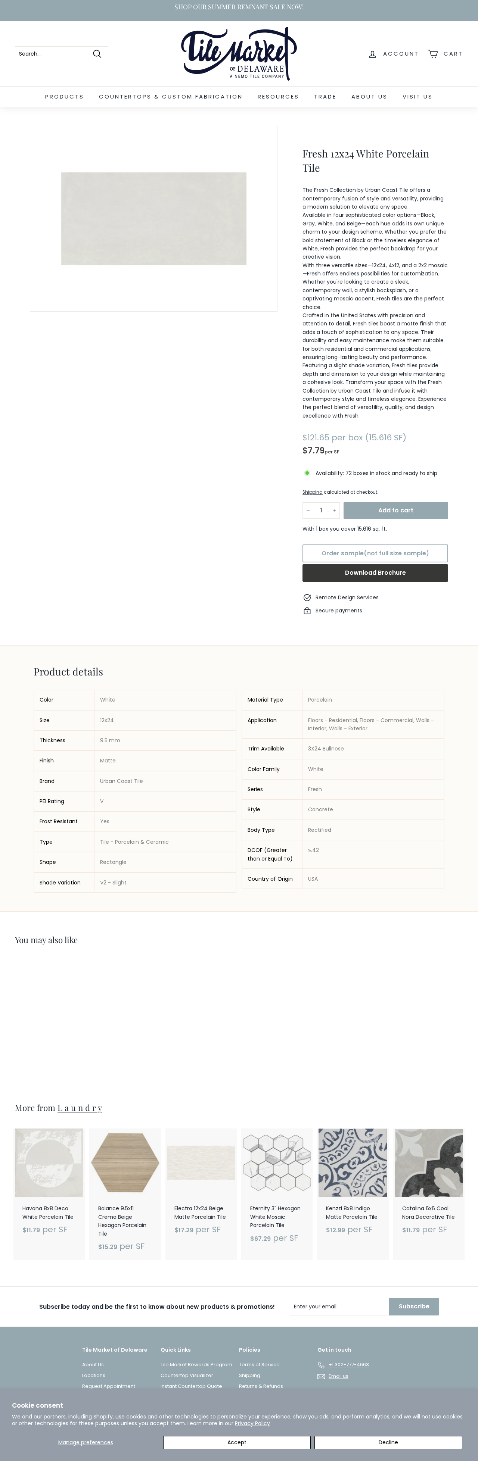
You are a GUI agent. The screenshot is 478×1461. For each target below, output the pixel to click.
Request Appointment (108, 1386)
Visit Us (418, 96)
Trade (325, 96)
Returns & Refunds (261, 1386)
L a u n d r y (80, 1107)
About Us (369, 96)
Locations (93, 1375)
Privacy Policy (252, 1423)
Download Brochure (375, 572)
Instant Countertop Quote (191, 1386)
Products (64, 96)
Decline (388, 1442)
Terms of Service (259, 1364)
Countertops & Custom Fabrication (171, 96)
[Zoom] (153, 218)
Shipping (312, 492)
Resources (278, 96)
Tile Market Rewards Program (196, 1364)
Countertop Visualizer (187, 1375)
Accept (236, 1442)
